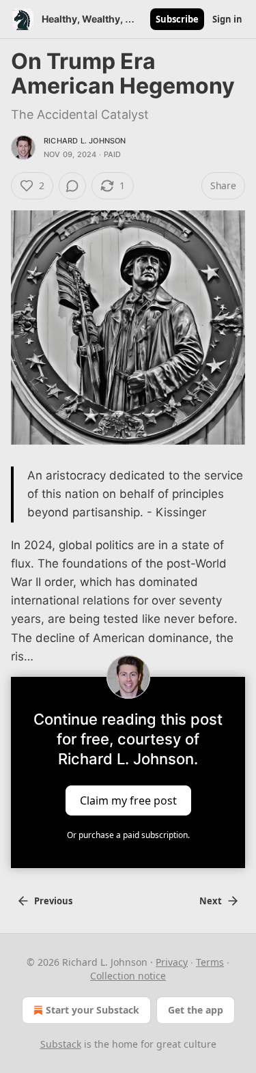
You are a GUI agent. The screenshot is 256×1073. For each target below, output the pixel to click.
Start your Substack (92, 1009)
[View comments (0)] (72, 185)
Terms (210, 962)
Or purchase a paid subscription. (128, 835)
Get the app (195, 1009)
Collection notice (128, 975)
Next (210, 901)
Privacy (172, 962)
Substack (60, 1043)
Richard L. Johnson (85, 140)
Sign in (227, 19)
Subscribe (177, 19)
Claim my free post (128, 800)
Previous (53, 901)
